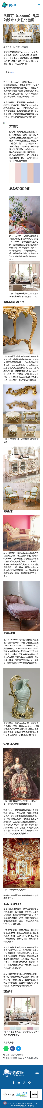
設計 (31, 1058)
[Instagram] (24, 1082)
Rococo (13, 1058)
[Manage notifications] (5, 1103)
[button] (39, 5)
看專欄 (25, 47)
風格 (36, 1058)
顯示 (12, 72)
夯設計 (18, 47)
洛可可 (25, 1058)
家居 (20, 1058)
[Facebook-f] (13, 1082)
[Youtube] (19, 1082)
